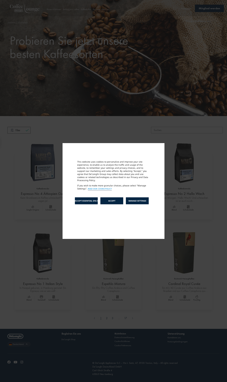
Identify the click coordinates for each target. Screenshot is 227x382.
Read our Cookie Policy (100, 189)
